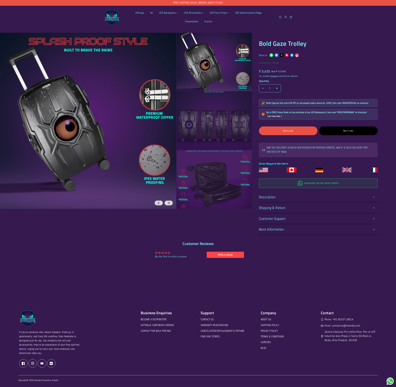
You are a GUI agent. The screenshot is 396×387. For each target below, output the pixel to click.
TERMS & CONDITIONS (272, 336)
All (151, 12)
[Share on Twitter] (282, 55)
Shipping (274, 76)
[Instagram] (32, 363)
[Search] (280, 17)
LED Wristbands (192, 12)
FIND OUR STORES (210, 336)
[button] (291, 17)
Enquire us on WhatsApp (322, 183)
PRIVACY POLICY (269, 330)
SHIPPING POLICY (270, 325)
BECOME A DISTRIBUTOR (153, 319)
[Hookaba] (112, 17)
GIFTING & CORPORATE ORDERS (157, 325)
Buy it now (348, 130)
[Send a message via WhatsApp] (390, 381)
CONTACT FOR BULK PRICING (156, 330)
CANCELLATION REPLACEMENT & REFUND (222, 330)
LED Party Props (218, 12)
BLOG (263, 348)
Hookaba (37, 380)
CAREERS (266, 342)
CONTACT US (207, 319)
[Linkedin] (51, 363)
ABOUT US (266, 319)
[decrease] (263, 88)
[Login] (285, 17)
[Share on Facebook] (276, 55)
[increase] (277, 88)
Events (208, 21)
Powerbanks (191, 21)
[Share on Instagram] (297, 55)
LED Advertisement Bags (248, 12)
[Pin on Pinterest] (287, 55)
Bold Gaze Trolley (283, 44)
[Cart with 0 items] (291, 17)
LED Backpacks (167, 12)
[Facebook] (23, 363)
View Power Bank (274, 116)
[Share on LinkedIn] (292, 55)
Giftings (139, 12)
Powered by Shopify (50, 380)
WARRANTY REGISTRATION (214, 325)
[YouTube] (42, 363)
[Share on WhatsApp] (271, 55)
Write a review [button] (225, 254)
